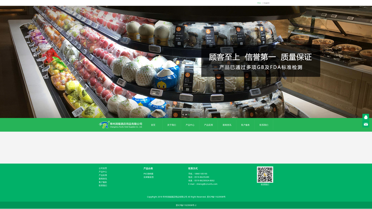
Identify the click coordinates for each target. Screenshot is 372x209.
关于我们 (171, 124)
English (266, 3)
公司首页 (103, 168)
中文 (259, 3)
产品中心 (190, 124)
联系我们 (264, 124)
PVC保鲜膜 (148, 173)
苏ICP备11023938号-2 (186, 205)
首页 (153, 124)
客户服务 (245, 124)
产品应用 (208, 124)
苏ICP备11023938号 (216, 196)
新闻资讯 (227, 124)
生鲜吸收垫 (149, 177)
